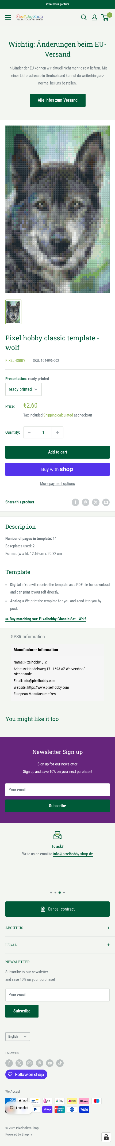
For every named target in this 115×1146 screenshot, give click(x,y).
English (13, 1036)
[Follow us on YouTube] (49, 1063)
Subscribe (57, 805)
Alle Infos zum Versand (58, 100)
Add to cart (57, 452)
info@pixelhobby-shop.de (73, 854)
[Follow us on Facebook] (9, 1063)
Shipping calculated (58, 415)
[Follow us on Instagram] (29, 1063)
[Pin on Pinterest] (85, 502)
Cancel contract (61, 909)
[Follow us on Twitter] (19, 1063)
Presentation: (27, 378)
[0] (105, 17)
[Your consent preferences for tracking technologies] (106, 1137)
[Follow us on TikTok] (60, 1063)
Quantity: (12, 432)
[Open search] (84, 17)
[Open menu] (8, 17)
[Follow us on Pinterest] (39, 1063)
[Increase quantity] (57, 432)
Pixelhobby (15, 360)
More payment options (57, 483)
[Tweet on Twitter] (95, 502)
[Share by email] (106, 502)
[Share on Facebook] (75, 502)
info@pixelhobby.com (39, 681)
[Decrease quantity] (29, 432)
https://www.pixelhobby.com (48, 687)
